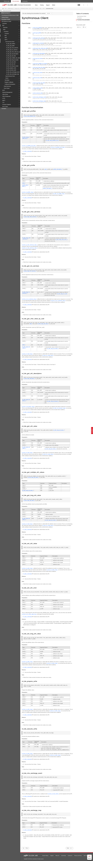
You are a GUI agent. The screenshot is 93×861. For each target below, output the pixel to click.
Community (24, 1)
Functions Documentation (83, 19)
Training (42, 5)
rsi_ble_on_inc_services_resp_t (29, 299)
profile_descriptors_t (57, 169)
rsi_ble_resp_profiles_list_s (52, 140)
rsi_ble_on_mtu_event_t (53, 793)
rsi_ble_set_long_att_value (12, 66)
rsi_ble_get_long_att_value (12, 59)
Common (7, 33)
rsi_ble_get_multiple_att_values (13, 57)
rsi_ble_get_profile (10, 45)
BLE (40, 8)
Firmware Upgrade (6, 104)
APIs (33, 8)
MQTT (3, 100)
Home (36, 5)
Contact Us (70, 855)
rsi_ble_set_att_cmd (10, 63)
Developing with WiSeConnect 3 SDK (10, 15)
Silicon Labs (6, 1)
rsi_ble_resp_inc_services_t (30, 271)
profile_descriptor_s (47, 188)
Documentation (15, 1)
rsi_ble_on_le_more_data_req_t (29, 614)
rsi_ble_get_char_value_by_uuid (13, 51)
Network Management (7, 92)
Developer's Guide (6, 19)
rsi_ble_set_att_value (11, 61)
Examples (4, 108)
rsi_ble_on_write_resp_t (27, 568)
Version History (45, 855)
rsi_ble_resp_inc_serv (62, 293)
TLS (3, 102)
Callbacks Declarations (10, 84)
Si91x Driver (5, 94)
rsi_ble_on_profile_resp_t (28, 192)
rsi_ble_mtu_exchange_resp (12, 74)
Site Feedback (86, 855)
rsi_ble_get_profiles (10, 43)
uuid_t (45, 169)
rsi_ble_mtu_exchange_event (12, 72)
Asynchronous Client (10, 76)
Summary (4, 23)
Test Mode (7, 80)
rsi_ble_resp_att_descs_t (29, 378)
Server (6, 78)
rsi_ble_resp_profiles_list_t (30, 116)
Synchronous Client (9, 41)
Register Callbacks (9, 82)
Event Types (6, 88)
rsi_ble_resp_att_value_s (53, 348)
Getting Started (5, 17)
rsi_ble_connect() (27, 151)
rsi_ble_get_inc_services (11, 49)
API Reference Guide (6, 21)
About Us (57, 855)
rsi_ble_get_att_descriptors (12, 53)
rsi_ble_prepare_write (11, 68)
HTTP (3, 98)
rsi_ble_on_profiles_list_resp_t (29, 145)
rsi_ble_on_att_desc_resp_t (28, 406)
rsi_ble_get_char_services (12, 47)
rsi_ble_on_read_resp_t (27, 353)
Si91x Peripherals (6, 96)
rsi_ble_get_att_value (11, 55)
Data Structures (7, 86)
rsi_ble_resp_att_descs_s (53, 401)
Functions (37, 8)
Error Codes (5, 106)
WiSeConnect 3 (5, 13)
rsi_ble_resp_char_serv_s (61, 239)
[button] (79, 5)
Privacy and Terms (78, 855)
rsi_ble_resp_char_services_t (30, 216)
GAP (6, 37)
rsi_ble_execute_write (11, 70)
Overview (5, 27)
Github (53, 5)
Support (48, 5)
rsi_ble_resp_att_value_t (43, 323)
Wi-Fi (3, 90)
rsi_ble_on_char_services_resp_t (29, 244)
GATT (44, 8)
